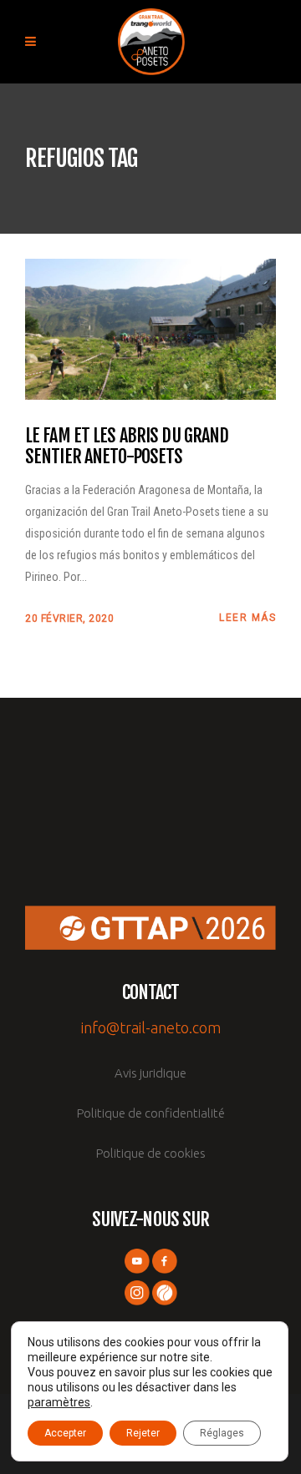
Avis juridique (150, 1073)
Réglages (222, 1433)
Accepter (65, 1433)
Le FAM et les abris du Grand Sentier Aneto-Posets (126, 446)
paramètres (59, 1402)
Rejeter (143, 1433)
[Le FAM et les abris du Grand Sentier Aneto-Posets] (150, 328)
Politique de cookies (151, 1153)
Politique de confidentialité (151, 1113)
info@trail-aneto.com (151, 1027)
